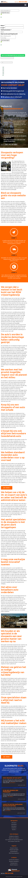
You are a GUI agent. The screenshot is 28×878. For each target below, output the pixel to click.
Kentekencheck (13, 863)
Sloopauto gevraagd (14, 849)
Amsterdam (13, 824)
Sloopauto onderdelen (13, 861)
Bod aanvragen (5, 40)
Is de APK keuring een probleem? (10, 791)
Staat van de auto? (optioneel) (9, 34)
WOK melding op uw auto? (12, 778)
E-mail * (3, 27)
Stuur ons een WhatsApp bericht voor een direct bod (13, 55)
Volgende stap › (5, 12)
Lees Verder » (6, 487)
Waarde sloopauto (13, 864)
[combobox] (2, 32)
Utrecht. (13, 829)
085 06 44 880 (23, 2)
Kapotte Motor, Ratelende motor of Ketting (12, 805)
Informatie (14, 822)
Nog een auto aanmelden (8, 58)
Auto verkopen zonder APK (13, 841)
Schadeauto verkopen (13, 836)
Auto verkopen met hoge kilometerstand (13, 839)
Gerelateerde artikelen (13, 859)
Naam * (3, 25)
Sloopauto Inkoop (13, 848)
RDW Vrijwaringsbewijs (13, 853)
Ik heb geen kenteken (7, 62)
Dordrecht (14, 827)
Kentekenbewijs (13, 851)
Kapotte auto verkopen (13, 837)
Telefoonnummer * (6, 29)
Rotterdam (13, 826)
